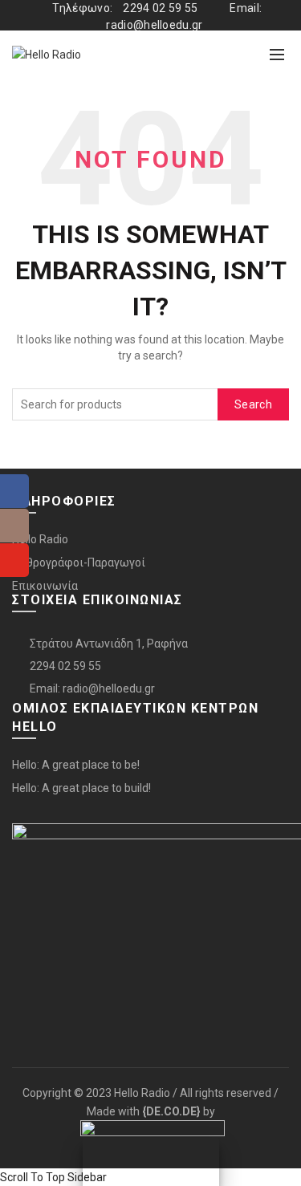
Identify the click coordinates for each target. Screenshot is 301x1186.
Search (253, 404)
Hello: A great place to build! (81, 788)
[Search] (241, 55)
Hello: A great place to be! (76, 764)
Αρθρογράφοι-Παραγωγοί (78, 562)
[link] (171, 1111)
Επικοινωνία (45, 585)
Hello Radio (40, 539)
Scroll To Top (32, 1177)
